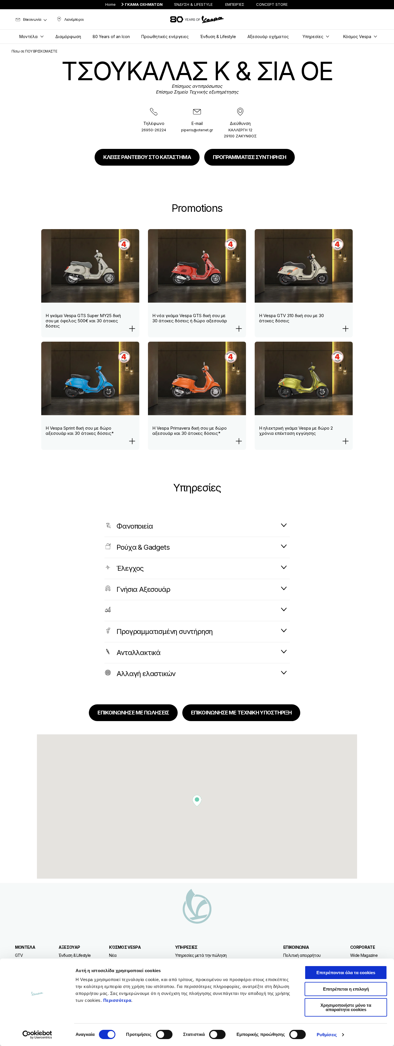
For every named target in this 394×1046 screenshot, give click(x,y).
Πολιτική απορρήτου (301, 955)
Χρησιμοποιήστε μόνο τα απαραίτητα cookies (345, 1007)
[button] (197, 801)
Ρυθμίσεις (327, 1034)
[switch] (164, 1034)
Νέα (113, 955)
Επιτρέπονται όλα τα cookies (345, 972)
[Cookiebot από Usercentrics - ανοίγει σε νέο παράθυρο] (37, 1034)
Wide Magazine (364, 955)
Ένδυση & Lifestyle (75, 955)
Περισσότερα (117, 1000)
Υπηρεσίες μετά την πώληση (201, 955)
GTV (19, 955)
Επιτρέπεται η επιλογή (346, 989)
